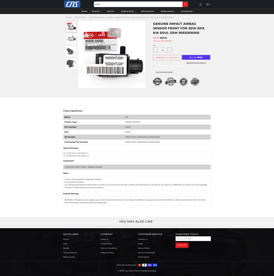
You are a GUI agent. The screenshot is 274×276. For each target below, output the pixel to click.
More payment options (196, 63)
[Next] (149, 54)
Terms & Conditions (109, 248)
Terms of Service (70, 253)
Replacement (168, 11)
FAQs (140, 244)
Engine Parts (128, 11)
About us (104, 239)
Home (84, 11)
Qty (154, 45)
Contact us (142, 239)
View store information (164, 72)
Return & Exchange (146, 253)
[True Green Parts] (72, 4)
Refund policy (69, 257)
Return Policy (144, 248)
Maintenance (147, 11)
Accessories (187, 11)
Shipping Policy (107, 253)
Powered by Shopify (147, 271)
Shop (65, 244)
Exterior (96, 11)
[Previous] (79, 54)
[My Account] (201, 4)
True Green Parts (131, 271)
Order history (143, 257)
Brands (66, 248)
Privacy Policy (106, 244)
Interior (111, 11)
